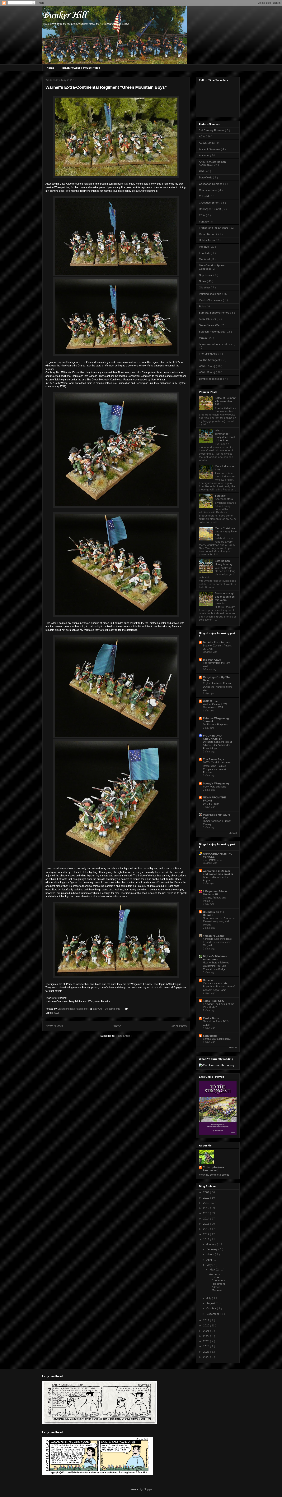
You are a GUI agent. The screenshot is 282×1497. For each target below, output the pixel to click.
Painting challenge (210, 293)
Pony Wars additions (214, 786)
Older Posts (179, 1026)
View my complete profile (214, 1174)
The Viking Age (208, 353)
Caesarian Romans (211, 183)
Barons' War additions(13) (217, 1038)
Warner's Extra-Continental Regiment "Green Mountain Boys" (106, 87)
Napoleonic (206, 275)
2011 (206, 1202)
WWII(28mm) (207, 372)
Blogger (147, 1489)
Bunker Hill (64, 15)
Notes (203, 281)
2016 (206, 1228)
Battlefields (206, 177)
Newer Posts (54, 1026)
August (211, 1303)
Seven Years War (210, 325)
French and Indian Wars (214, 227)
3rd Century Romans (212, 130)
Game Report (207, 234)
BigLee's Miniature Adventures (215, 958)
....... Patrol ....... (212, 859)
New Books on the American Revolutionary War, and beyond (218, 921)
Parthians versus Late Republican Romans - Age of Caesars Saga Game (219, 986)
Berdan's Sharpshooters (224, 497)
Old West (205, 287)
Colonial (204, 196)
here (126, 183)
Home (50, 67)
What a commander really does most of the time (225, 435)
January (211, 1244)
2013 (206, 1213)
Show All (233, 833)
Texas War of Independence (216, 344)
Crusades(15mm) (210, 202)
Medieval (205, 259)
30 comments (113, 1008)
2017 (206, 1234)
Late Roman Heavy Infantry (224, 562)
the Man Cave (212, 659)
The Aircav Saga (213, 759)
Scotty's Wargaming (216, 783)
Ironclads (205, 253)
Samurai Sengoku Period (214, 312)
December (213, 1313)
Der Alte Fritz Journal (216, 642)
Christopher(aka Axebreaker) (74, 1008)
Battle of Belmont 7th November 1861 (225, 401)
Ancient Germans (210, 149)
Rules (203, 306)
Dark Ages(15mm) (210, 208)
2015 (206, 1223)
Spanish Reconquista (212, 331)
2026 (206, 1356)
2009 (206, 1192)
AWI (56, 1012)
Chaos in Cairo (208, 190)
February (212, 1249)
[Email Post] (126, 1008)
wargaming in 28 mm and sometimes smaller (218, 872)
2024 (206, 1346)
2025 (206, 1351)
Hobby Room (207, 240)
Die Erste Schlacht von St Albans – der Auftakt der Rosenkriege (217, 745)
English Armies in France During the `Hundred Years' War (218, 686)
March (210, 1254)
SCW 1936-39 (208, 318)
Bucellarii (209, 980)
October (211, 1308)
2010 (206, 1197)
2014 (206, 1218)
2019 (206, 1320)
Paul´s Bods (211, 1018)
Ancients (204, 155)
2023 (206, 1341)
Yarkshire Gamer (213, 935)
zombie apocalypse (211, 378)
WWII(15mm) (207, 366)
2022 (206, 1336)
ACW (202, 136)
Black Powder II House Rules (81, 67)
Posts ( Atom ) (124, 1035)
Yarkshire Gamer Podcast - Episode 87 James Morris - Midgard (218, 942)
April (209, 1259)
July (209, 1298)
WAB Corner (211, 701)
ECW (202, 215)
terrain (203, 337)
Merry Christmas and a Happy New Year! (226, 531)
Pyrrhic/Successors (211, 300)
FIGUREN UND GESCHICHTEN (212, 737)
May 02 (214, 1269)
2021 (206, 1330)
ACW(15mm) (207, 142)
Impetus (204, 246)
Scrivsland (210, 1035)
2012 (206, 1208)
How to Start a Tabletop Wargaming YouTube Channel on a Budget (216, 966)
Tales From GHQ (213, 1000)
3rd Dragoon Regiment (215, 724)
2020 (206, 1325)
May (209, 1264)
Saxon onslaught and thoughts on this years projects (225, 598)
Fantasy (204, 221)
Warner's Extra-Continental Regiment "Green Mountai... (217, 1282)
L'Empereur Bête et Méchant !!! (215, 893)
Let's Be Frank (211, 803)
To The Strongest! (210, 359)
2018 (206, 1239)
